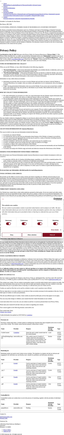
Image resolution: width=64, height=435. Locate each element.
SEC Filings (32, 15)
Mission (5, 5)
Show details (55, 229)
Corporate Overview (8, 14)
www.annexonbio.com (17, 59)
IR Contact (41, 15)
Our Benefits (31, 18)
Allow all (52, 235)
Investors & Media (8, 12)
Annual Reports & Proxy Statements (44, 14)
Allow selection (32, 235)
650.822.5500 (3, 418)
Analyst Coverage (24, 15)
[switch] (24, 223)
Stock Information (14, 15)
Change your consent (5, 312)
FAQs (36, 15)
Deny (11, 235)
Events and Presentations (28, 14)
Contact (39, 5)
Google (16, 363)
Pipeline (5, 9)
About (5, 3)
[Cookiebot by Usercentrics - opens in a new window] (55, 199)
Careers (5, 17)
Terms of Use (6, 431)
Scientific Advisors (32, 5)
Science (5, 6)
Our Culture (15, 18)
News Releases (18, 14)
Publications (12, 8)
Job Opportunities (23, 18)
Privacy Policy (7, 430)
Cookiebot (29, 315)
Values (10, 18)
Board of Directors (22, 5)
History (9, 5)
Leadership (14, 5)
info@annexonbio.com (17, 263)
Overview (6, 8)
